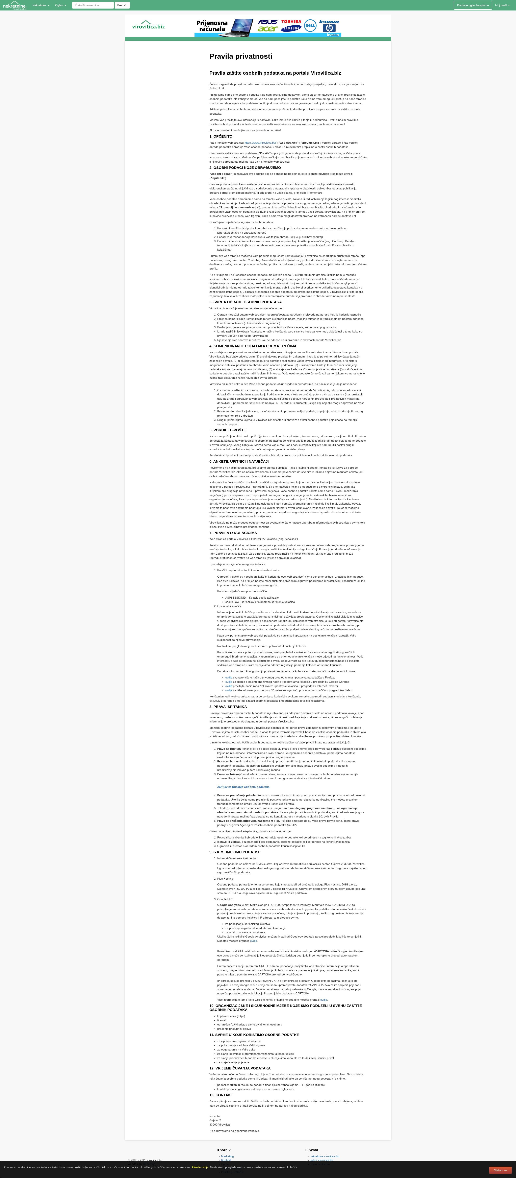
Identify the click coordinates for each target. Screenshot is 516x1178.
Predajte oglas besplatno (473, 5)
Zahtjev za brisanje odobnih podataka (243, 786)
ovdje (228, 677)
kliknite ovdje (200, 1167)
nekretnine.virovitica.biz (325, 1156)
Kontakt (226, 1160)
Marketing (227, 1156)
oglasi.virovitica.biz (322, 1160)
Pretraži (122, 5)
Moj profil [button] (501, 5)
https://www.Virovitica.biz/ (260, 142)
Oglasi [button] (59, 5)
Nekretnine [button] (39, 5)
